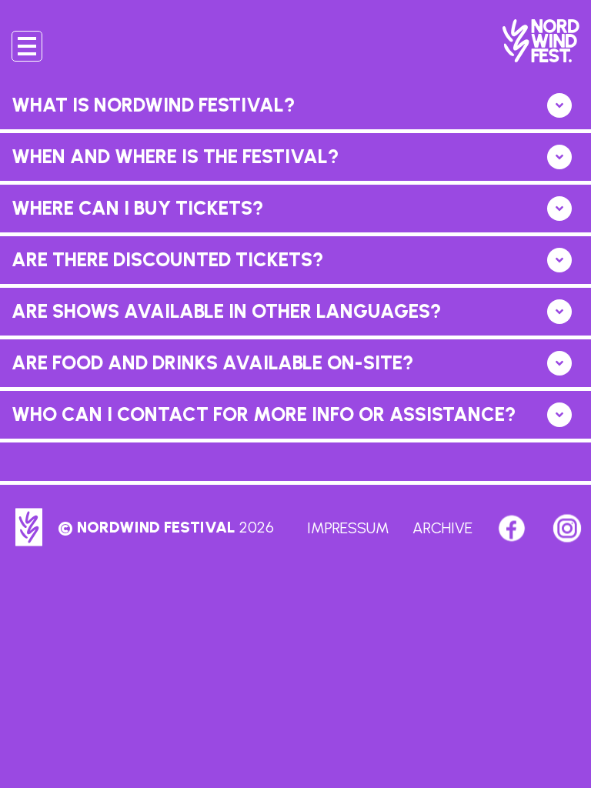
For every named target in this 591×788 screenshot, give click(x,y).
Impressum (348, 528)
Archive (442, 528)
